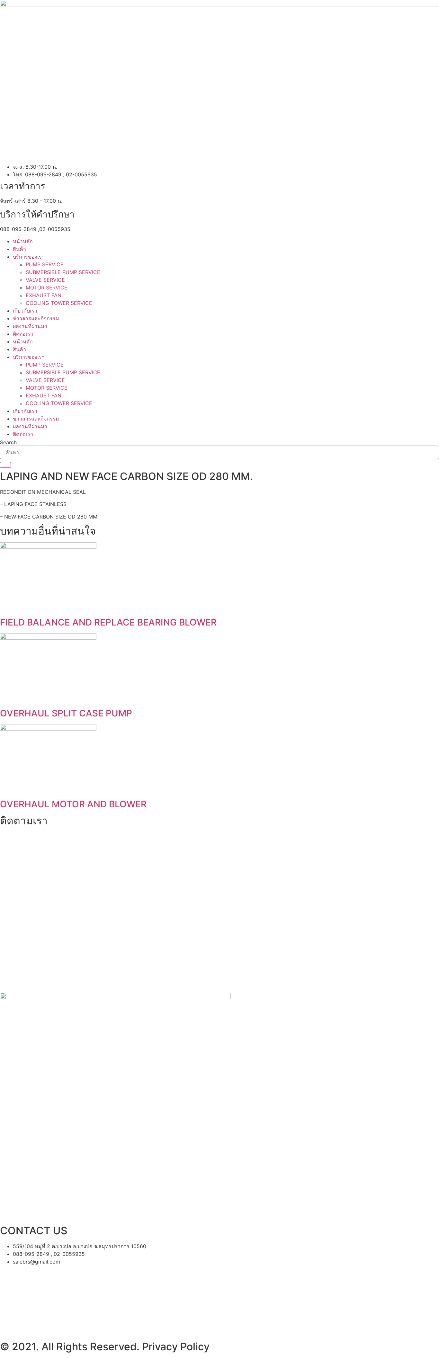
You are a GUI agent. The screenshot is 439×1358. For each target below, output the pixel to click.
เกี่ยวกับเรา (25, 310)
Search (8, 442)
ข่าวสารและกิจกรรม (36, 318)
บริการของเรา (29, 256)
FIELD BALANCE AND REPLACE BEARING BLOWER (108, 622)
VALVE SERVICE (45, 280)
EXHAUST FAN (43, 295)
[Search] (5, 465)
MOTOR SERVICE (46, 287)
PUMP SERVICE (45, 264)
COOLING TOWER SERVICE (59, 303)
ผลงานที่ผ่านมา (30, 326)
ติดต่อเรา (23, 334)
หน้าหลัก (23, 241)
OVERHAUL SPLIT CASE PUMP (66, 713)
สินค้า (19, 249)
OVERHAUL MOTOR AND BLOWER (73, 804)
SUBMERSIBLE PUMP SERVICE (63, 272)
